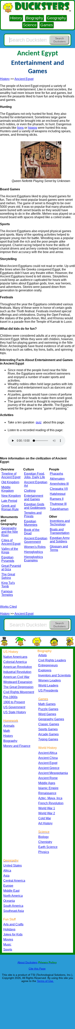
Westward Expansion (17, 682)
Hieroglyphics (33, 552)
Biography (34, 18)
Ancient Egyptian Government (35, 540)
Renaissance (47, 793)
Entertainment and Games (33, 497)
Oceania (9, 900)
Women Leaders (49, 680)
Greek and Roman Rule (10, 507)
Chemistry (45, 842)
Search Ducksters (59, 40)
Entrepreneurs (48, 665)
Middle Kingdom (7, 489)
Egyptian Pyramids (7, 559)
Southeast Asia (13, 910)
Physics (43, 852)
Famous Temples (7, 593)
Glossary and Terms (59, 548)
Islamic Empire (48, 788)
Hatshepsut (57, 493)
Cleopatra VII (59, 488)
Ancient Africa (47, 752)
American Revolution (17, 667)
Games (46, 25)
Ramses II (56, 498)
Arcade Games (48, 734)
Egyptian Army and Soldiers (60, 539)
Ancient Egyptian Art (35, 484)
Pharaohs (56, 473)
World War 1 (46, 808)
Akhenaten (57, 478)
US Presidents (48, 690)
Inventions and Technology (60, 522)
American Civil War (16, 677)
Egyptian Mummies (30, 523)
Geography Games (51, 719)
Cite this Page (37, 968)
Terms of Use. (45, 981)
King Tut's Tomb (8, 584)
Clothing (30, 490)
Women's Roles (35, 546)
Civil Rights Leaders (52, 660)
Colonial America (15, 661)
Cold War (44, 818)
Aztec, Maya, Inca (50, 798)
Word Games (47, 714)
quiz (39, 422)
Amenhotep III (59, 483)
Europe (8, 885)
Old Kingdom (10, 482)
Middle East (11, 890)
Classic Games (48, 724)
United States (12, 865)
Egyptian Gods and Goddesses (35, 506)
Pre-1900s (10, 697)
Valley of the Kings (9, 550)
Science (30, 25)
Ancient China (48, 758)
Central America (14, 880)
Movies (8, 939)
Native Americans (15, 656)
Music (7, 944)
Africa (7, 870)
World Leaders (48, 685)
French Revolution (50, 803)
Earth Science (48, 847)
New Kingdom (11, 495)
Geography (56, 18)
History (16, 18)
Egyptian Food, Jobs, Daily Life (34, 475)
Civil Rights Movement (18, 692)
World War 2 (46, 813)
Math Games (47, 704)
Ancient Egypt (23, 79)
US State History (14, 712)
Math (6, 730)
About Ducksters (28, 962)
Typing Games (48, 739)
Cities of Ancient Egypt (10, 542)
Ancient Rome (48, 778)
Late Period (9, 500)
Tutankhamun (59, 509)
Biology (43, 836)
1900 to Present (14, 702)
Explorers (44, 670)
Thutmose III (58, 503)
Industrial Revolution (17, 672)
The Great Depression (18, 687)
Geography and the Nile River (9, 532)
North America (13, 895)
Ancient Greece (48, 768)
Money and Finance (16, 746)
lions (20, 127)
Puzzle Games (48, 709)
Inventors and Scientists (54, 675)
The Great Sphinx (8, 576)
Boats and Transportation (59, 531)
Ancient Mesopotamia (53, 773)
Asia (6, 875)
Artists (42, 655)
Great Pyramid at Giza (11, 567)
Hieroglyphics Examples (33, 558)
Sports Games (48, 729)
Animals (8, 725)
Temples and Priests (33, 514)
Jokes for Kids (12, 934)
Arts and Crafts (13, 924)
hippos (32, 127)
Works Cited (8, 606)
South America (13, 905)
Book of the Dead (31, 531)
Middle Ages (46, 783)
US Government (14, 707)
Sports (7, 949)
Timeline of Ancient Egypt (10, 475)
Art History (45, 823)
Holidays (9, 929)
